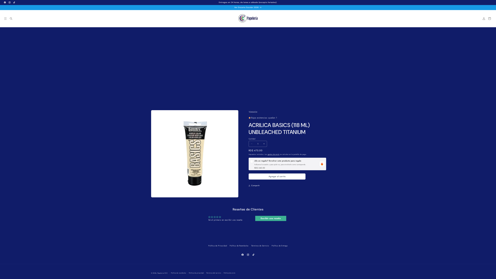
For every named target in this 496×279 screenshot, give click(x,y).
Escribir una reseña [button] (271, 218)
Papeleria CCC (162, 273)
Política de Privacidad (217, 245)
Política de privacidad (196, 273)
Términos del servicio (213, 273)
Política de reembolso (178, 273)
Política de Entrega (280, 245)
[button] (5, 18)
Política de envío (229, 273)
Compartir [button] (255, 185)
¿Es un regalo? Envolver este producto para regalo (277, 161)
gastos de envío (274, 154)
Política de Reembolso (239, 245)
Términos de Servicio (260, 245)
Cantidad (252, 138)
